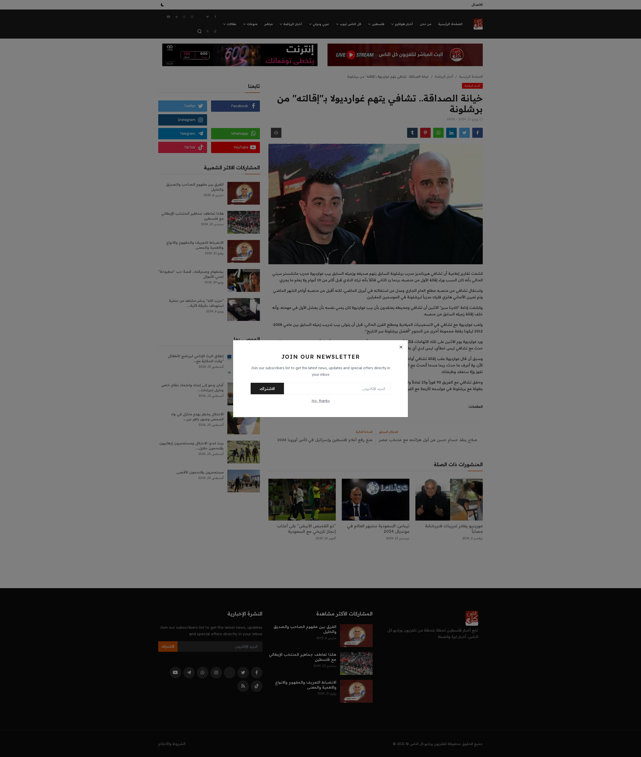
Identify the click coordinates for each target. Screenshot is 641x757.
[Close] (401, 347)
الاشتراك (267, 388)
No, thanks (320, 401)
